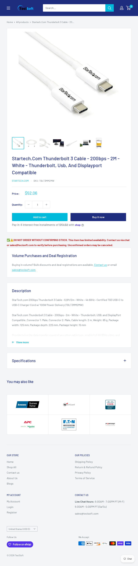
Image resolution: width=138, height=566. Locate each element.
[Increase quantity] (46, 204)
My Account (13, 501)
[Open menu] (8, 8)
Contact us (100, 264)
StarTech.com (20, 180)
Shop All (11, 467)
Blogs (10, 483)
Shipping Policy (84, 461)
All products (22, 22)
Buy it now (98, 217)
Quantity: (17, 204)
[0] (128, 8)
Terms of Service (85, 478)
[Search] (109, 8)
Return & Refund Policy (88, 467)
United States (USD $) (19, 529)
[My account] (121, 8)
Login (10, 506)
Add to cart (39, 217)
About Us (12, 478)
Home (10, 22)
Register (12, 512)
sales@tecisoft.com (24, 269)
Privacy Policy (83, 472)
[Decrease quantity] (28, 204)
